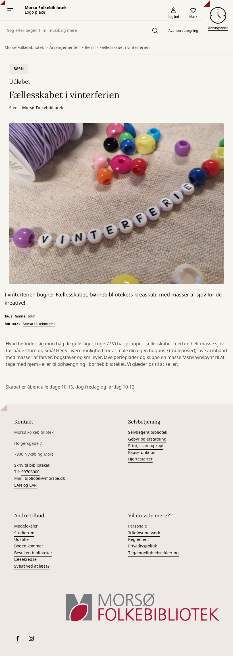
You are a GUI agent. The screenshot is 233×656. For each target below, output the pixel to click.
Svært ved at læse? (31, 566)
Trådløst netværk (144, 533)
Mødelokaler (26, 526)
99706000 (30, 472)
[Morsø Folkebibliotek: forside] (142, 607)
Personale (137, 526)
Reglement (138, 540)
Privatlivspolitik (142, 546)
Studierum (24, 533)
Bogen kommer (28, 546)
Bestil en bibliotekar (33, 553)
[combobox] (81, 30)
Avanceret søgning (183, 30)
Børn (89, 47)
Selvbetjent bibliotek (147, 432)
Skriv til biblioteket (31, 465)
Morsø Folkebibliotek (24, 47)
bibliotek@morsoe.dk (45, 478)
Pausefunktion (141, 453)
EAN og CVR (25, 485)
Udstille (21, 540)
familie (20, 316)
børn (31, 316)
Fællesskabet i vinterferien (124, 47)
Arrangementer (64, 47)
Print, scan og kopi (145, 446)
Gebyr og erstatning (147, 439)
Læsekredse (25, 559)
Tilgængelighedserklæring (153, 553)
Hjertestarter (140, 459)
